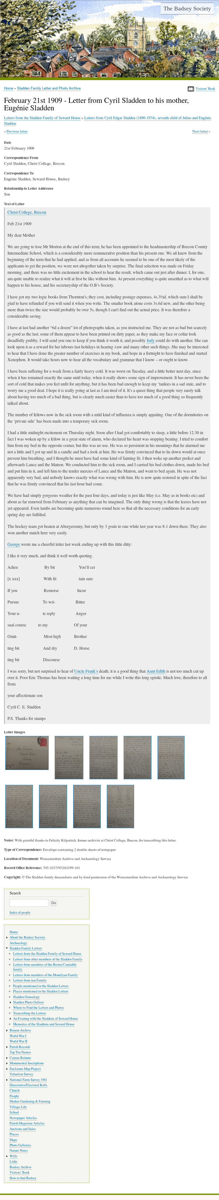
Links (13, 1161)
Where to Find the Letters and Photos (38, 1007)
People (14, 1096)
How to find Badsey (23, 1178)
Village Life (18, 1107)
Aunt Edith (156, 671)
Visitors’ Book (19, 1172)
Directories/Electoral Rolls (28, 1085)
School (14, 1112)
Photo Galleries (20, 1145)
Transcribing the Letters (29, 1013)
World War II (18, 1041)
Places (14, 1134)
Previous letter (17, 131)
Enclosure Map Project (25, 1068)
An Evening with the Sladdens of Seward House (45, 1018)
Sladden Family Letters (26, 948)
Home (8, 88)
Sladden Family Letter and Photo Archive (49, 88)
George (13, 544)
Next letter (200, 131)
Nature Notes (19, 1150)
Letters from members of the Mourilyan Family (45, 975)
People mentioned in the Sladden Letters (41, 986)
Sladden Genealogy (26, 997)
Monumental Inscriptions (27, 1063)
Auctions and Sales (23, 1129)
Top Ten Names (20, 1052)
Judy (151, 340)
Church (14, 1090)
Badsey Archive (21, 1167)
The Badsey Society (187, 8)
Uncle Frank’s (86, 671)
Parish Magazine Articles (27, 1123)
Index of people (20, 912)
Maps (13, 1139)
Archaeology (18, 943)
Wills (13, 1156)
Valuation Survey (21, 1074)
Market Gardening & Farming (30, 1101)
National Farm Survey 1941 (28, 1079)
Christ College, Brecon (26, 212)
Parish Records (20, 1047)
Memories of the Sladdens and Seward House (44, 1024)
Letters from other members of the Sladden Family (47, 959)
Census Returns (20, 1057)
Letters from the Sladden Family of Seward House (42, 117)
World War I (18, 1036)
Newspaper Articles (23, 1118)
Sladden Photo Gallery (28, 1002)
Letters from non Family (29, 980)
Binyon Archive (20, 1030)
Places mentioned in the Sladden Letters (40, 991)
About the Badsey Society (27, 937)
